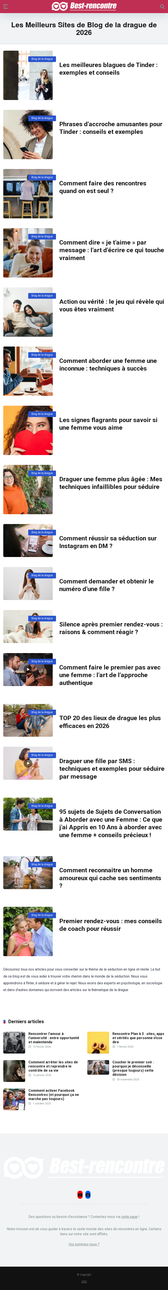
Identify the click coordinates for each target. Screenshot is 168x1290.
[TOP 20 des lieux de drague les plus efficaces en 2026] (28, 720)
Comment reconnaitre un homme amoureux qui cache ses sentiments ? (110, 878)
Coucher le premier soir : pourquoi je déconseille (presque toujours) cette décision (133, 1068)
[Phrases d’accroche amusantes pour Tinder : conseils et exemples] (28, 134)
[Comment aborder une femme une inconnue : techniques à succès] (28, 371)
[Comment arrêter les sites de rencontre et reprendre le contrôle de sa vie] (14, 1081)
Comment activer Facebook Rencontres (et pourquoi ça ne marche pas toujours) (53, 1094)
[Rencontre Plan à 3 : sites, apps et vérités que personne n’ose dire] (98, 1052)
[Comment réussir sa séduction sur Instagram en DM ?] (28, 540)
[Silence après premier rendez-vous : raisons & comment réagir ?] (28, 626)
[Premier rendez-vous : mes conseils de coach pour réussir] (28, 931)
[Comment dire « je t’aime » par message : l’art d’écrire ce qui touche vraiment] (28, 253)
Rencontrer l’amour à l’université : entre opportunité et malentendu (53, 1038)
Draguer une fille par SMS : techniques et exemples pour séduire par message (111, 768)
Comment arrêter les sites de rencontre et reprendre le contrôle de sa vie (53, 1066)
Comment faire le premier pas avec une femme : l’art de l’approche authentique (110, 675)
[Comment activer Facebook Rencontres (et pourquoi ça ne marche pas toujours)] (14, 1109)
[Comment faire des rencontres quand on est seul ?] (28, 193)
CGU (84, 1281)
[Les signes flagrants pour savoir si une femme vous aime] (28, 430)
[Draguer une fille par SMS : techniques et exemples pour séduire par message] (28, 763)
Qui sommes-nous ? (84, 1244)
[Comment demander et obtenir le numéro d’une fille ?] (28, 583)
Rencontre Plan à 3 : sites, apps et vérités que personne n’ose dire (138, 1038)
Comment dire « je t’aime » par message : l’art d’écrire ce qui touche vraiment (111, 250)
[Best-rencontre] (84, 6)
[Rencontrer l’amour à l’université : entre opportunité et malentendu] (14, 1052)
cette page (129, 1217)
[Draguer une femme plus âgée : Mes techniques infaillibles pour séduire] (28, 489)
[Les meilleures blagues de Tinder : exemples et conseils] (28, 75)
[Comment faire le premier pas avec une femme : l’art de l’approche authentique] (28, 669)
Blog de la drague (42, 58)
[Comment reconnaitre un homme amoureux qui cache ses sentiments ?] (28, 872)
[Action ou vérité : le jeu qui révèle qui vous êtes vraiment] (28, 312)
